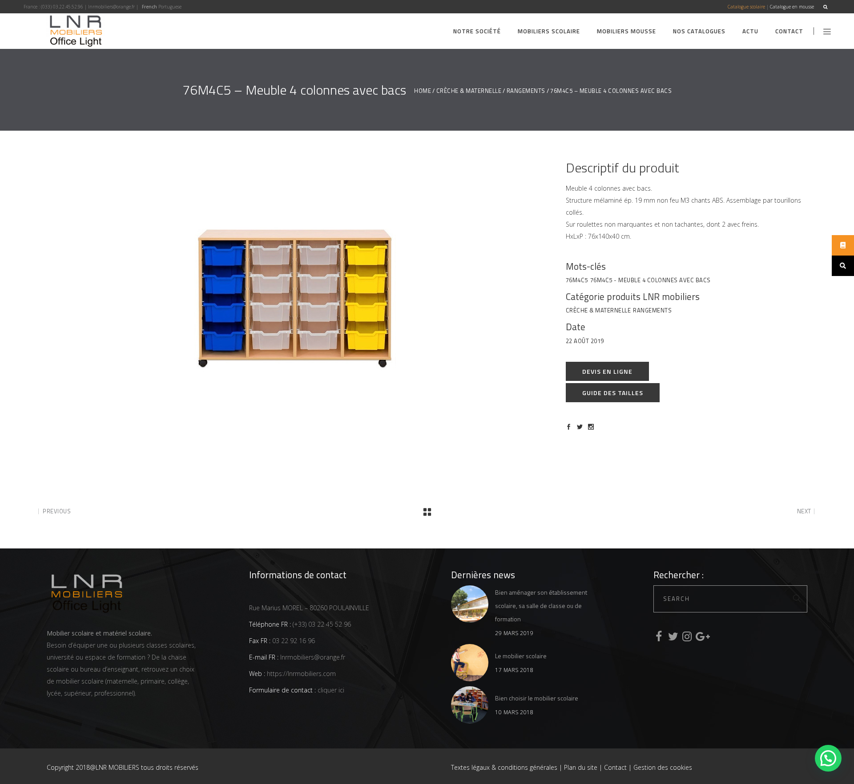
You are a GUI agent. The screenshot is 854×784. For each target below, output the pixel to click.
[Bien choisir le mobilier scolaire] (469, 705)
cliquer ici (330, 690)
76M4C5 (577, 280)
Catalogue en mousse (792, 7)
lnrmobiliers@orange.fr (111, 7)
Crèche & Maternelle (469, 91)
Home (422, 91)
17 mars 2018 (514, 670)
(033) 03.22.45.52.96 (62, 7)
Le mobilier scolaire (521, 655)
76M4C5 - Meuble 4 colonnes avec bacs (650, 280)
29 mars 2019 (514, 633)
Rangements (526, 91)
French (149, 7)
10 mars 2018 (514, 712)
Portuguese (169, 7)
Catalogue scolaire (746, 7)
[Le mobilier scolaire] (469, 662)
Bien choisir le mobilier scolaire (536, 698)
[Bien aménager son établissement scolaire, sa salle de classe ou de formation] (469, 604)
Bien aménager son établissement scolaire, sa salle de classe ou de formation (541, 606)
